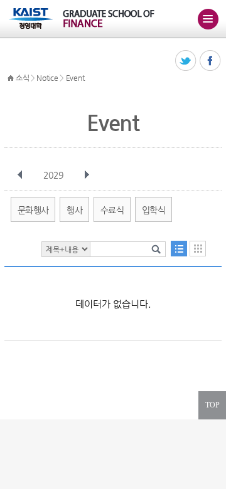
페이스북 (211, 61)
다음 (86, 175)
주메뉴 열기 (207, 18)
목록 (179, 248)
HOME (11, 78)
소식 (22, 77)
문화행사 (33, 210)
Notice (47, 77)
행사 (74, 210)
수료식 (112, 210)
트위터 (186, 61)
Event (75, 77)
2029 (53, 175)
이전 (20, 175)
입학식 (153, 210)
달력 (198, 248)
